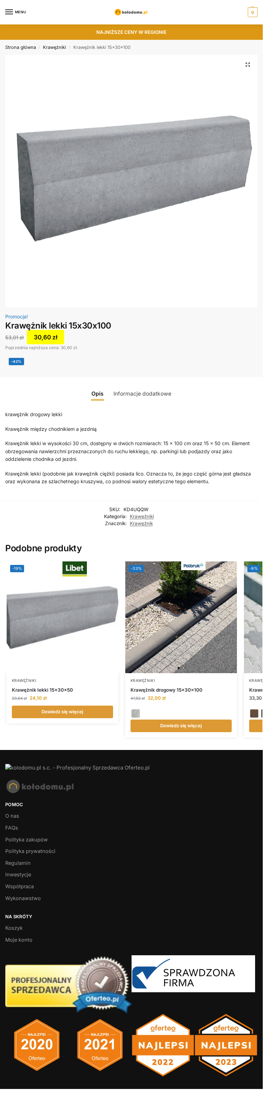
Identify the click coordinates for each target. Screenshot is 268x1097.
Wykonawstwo (23, 898)
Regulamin (18, 863)
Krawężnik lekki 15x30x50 (42, 690)
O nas (12, 816)
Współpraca (19, 886)
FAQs (11, 828)
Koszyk (14, 928)
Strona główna (20, 47)
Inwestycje (18, 874)
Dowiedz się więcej (62, 711)
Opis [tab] (97, 393)
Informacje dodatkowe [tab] (142, 393)
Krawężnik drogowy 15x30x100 (166, 690)
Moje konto (18, 940)
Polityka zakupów (26, 840)
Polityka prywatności (30, 851)
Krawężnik (141, 523)
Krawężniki (54, 47)
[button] (252, 12)
